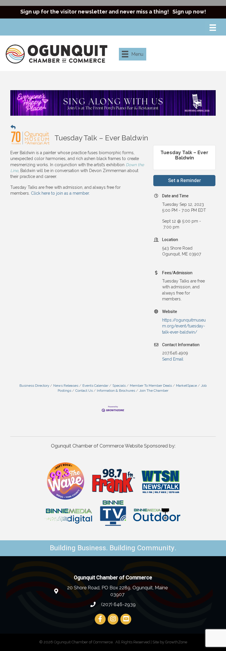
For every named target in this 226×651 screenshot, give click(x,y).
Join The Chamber (153, 390)
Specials (119, 385)
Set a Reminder (184, 180)
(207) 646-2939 (118, 604)
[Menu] (212, 27)
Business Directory (34, 385)
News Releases (65, 385)
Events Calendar (95, 385)
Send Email (172, 359)
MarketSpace (186, 385)
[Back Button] (13, 127)
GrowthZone (176, 642)
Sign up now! (189, 12)
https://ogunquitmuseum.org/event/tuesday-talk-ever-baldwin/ (184, 326)
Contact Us (84, 390)
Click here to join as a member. (60, 193)
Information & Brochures (116, 390)
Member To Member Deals (151, 385)
